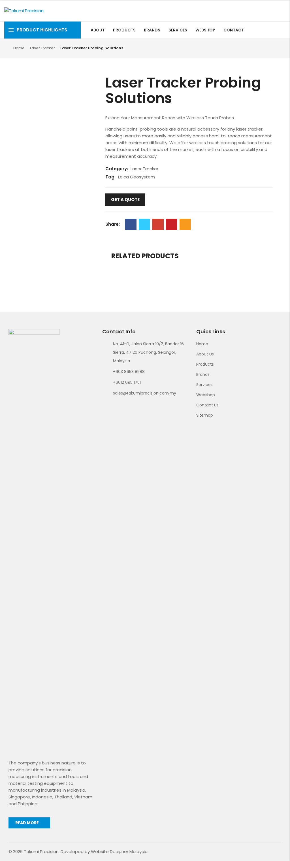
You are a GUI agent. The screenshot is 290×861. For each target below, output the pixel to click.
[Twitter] (144, 224)
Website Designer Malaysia (119, 851)
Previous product (264, 47)
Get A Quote (125, 200)
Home (19, 48)
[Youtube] (276, 30)
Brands (203, 374)
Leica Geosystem (136, 177)
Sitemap (204, 415)
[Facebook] (263, 30)
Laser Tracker (42, 48)
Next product (273, 47)
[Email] (185, 224)
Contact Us (207, 405)
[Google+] (158, 224)
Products (205, 364)
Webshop (205, 395)
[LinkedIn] (282, 30)
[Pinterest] (171, 224)
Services (204, 384)
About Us (205, 354)
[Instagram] (269, 30)
